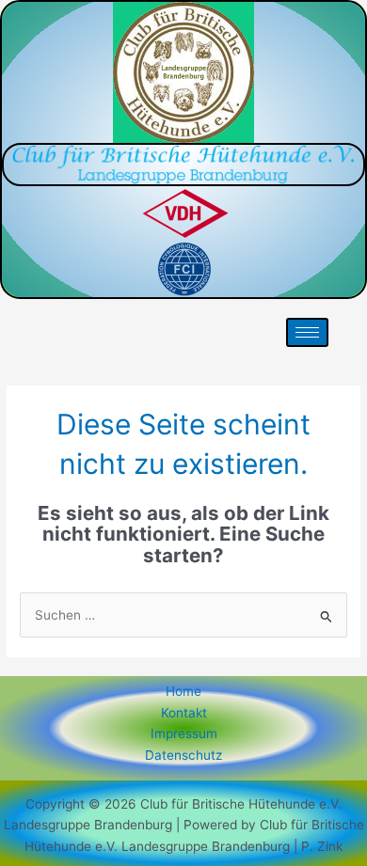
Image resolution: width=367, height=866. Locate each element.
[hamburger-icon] (307, 332)
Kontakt (184, 712)
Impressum (184, 733)
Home (183, 691)
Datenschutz (183, 755)
